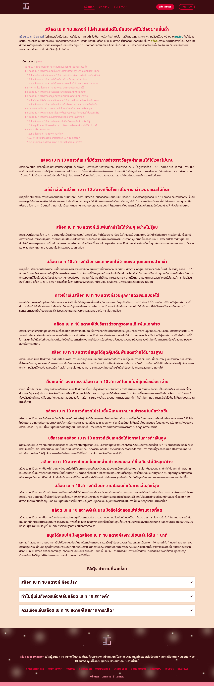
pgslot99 (155, 669)
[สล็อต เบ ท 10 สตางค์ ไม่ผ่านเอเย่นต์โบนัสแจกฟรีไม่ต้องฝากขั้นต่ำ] (49, 7)
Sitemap (120, 7)
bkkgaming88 (35, 669)
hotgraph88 (102, 669)
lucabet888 (120, 669)
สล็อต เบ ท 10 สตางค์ (31, 37)
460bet (169, 669)
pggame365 (138, 669)
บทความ (104, 7)
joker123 (182, 669)
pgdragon (85, 669)
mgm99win (54, 669)
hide (39, 61)
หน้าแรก (89, 7)
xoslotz (71, 669)
